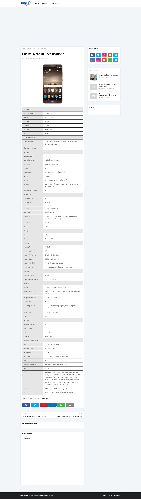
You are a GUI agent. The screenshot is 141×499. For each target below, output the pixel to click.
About (110, 495)
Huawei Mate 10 (34, 398)
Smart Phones (46, 398)
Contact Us (117, 495)
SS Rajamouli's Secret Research (108, 75)
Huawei (28, 48)
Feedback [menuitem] (45, 3)
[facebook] (92, 55)
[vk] (92, 60)
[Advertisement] (70, 24)
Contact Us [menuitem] (55, 3)
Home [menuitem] (37, 3)
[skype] (115, 55)
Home (23, 48)
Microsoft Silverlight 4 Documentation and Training (107, 94)
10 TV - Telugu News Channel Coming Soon (107, 85)
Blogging (35, 495)
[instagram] (104, 55)
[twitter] (98, 55)
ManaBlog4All (27, 58)
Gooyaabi (51, 495)
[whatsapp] (110, 60)
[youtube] (110, 55)
